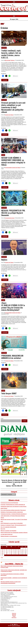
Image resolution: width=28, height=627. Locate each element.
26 (11, 553)
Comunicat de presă (9, 218)
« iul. (2, 557)
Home (2, 23)
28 (18, 553)
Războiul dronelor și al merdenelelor (9, 536)
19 (11, 552)
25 (6, 553)
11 (6, 551)
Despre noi (14, 613)
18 (6, 552)
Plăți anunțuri (14, 617)
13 (15, 551)
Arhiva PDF (14, 614)
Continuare (5, 80)
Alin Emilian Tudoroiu (9, 60)
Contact (14, 616)
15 (22, 551)
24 (2, 553)
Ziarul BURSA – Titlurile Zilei (14, 563)
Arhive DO (14, 615)
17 (2, 552)
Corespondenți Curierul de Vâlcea (12, 167)
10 (2, 551)
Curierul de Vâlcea (16, 625)
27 (15, 553)
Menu (14, 2)
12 (11, 551)
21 (18, 552)
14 (18, 551)
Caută (2, 418)
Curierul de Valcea (9, 114)
